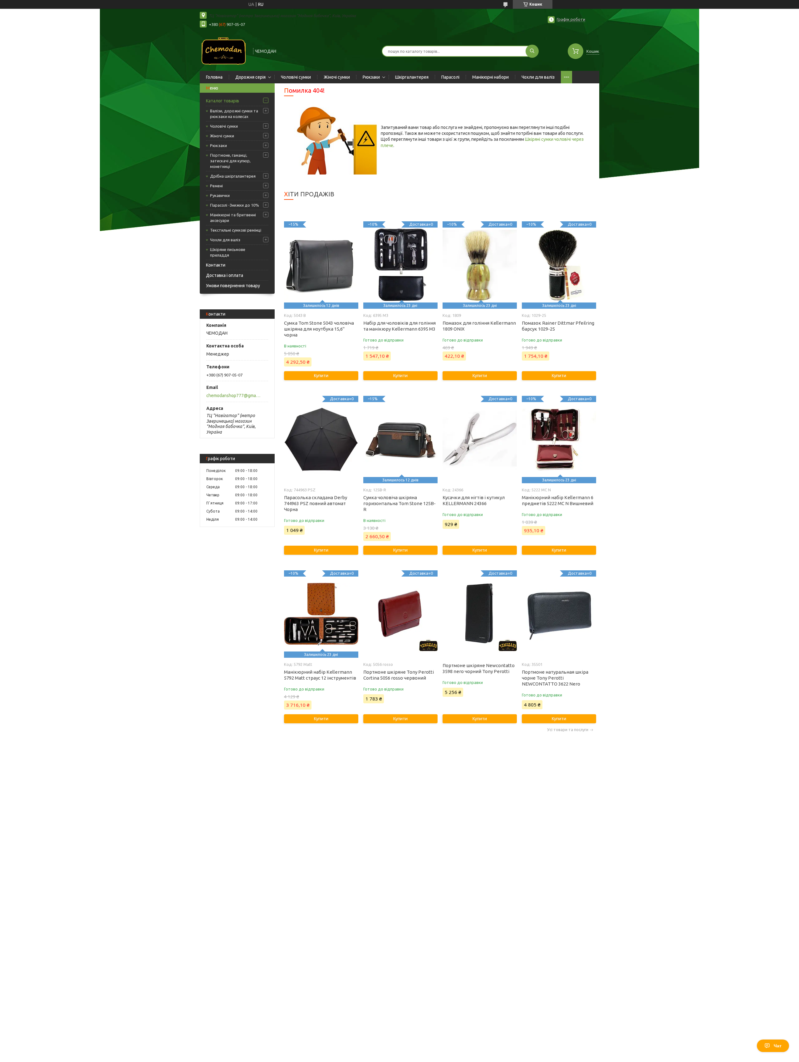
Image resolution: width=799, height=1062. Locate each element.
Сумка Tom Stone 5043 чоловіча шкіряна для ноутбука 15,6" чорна (319, 328)
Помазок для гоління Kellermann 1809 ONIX (479, 326)
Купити (321, 375)
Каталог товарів (222, 100)
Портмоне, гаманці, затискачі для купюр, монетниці (230, 161)
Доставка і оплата (224, 275)
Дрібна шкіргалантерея (233, 176)
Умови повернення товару (233, 285)
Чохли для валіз (538, 77)
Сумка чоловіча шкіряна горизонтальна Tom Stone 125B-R (399, 503)
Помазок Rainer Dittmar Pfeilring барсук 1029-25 (558, 326)
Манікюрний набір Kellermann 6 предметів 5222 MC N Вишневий (557, 500)
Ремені (216, 186)
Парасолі (450, 77)
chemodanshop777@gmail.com (233, 395)
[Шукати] (532, 51)
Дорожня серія (250, 77)
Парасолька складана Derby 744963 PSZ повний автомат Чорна (315, 503)
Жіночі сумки (337, 77)
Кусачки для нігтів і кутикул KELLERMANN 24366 (474, 500)
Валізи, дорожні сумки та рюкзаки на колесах (234, 114)
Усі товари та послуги (567, 730)
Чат (778, 1045)
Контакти (215, 265)
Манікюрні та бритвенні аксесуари (233, 218)
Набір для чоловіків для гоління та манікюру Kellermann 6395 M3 (399, 326)
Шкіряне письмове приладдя (227, 252)
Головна (214, 77)
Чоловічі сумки (296, 77)
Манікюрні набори (490, 77)
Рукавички (220, 195)
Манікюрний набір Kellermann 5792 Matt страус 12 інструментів (320, 675)
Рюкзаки (371, 77)
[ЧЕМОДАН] (224, 50)
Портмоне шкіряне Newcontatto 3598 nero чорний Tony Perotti (479, 668)
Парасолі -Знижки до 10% (234, 205)
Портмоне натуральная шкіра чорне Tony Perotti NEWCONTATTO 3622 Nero (555, 677)
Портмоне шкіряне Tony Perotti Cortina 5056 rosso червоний (398, 675)
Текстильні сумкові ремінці (235, 230)
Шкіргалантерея (412, 77)
